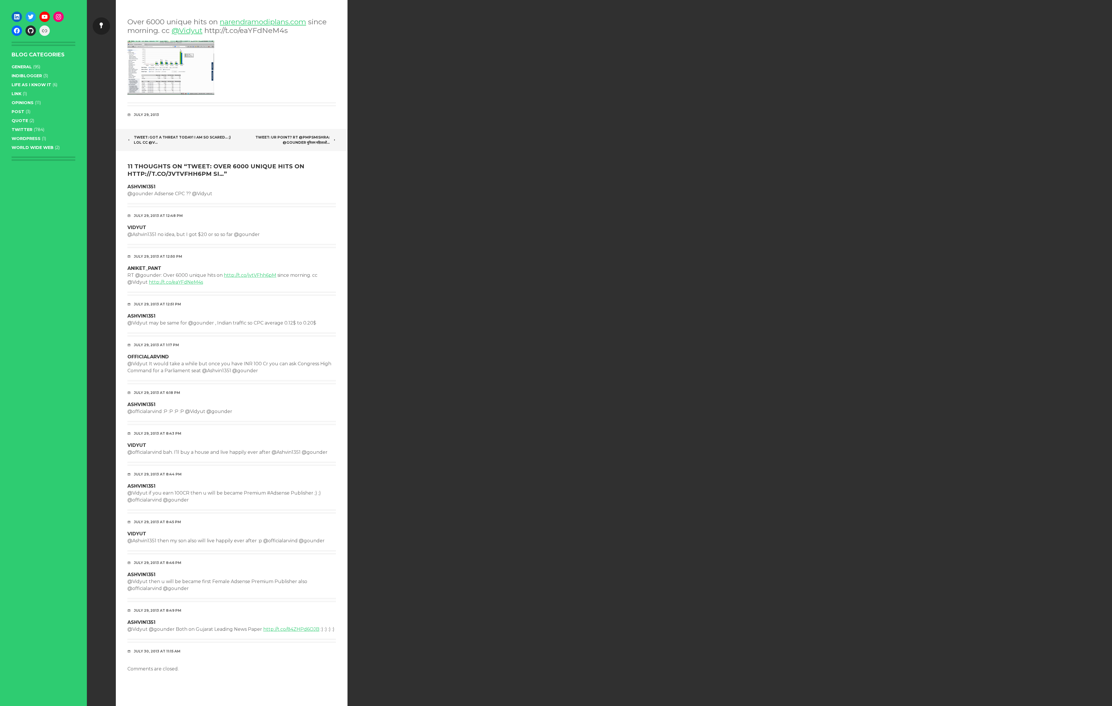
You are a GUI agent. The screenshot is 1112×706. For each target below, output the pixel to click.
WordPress (26, 138)
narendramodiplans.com (263, 21)
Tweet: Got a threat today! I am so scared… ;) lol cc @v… (182, 140)
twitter (22, 129)
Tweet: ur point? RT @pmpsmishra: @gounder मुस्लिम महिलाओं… (292, 140)
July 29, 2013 (146, 115)
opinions (23, 102)
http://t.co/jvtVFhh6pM (250, 275)
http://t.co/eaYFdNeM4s (176, 282)
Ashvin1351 (141, 186)
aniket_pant (144, 268)
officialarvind (148, 357)
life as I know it (31, 84)
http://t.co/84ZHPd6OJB (291, 629)
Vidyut (136, 227)
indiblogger (27, 75)
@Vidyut (187, 30)
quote (20, 120)
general (22, 66)
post (18, 111)
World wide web (33, 147)
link (16, 93)
